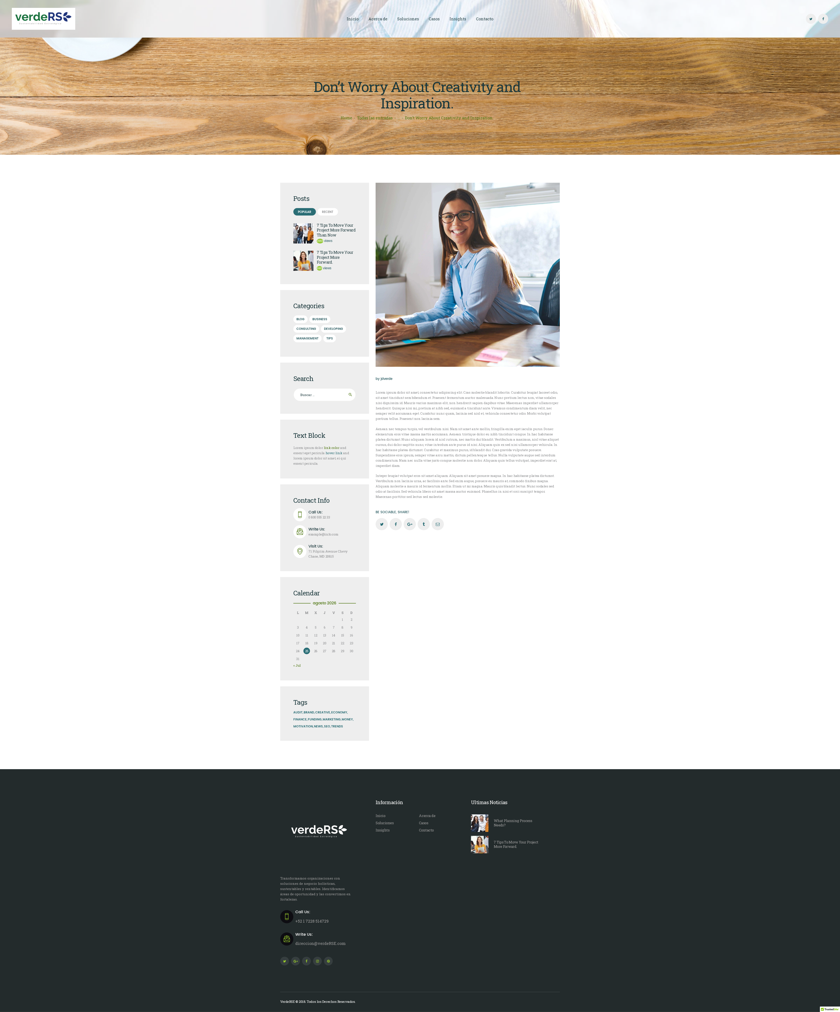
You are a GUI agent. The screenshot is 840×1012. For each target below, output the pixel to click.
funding (315, 719)
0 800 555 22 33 (319, 515)
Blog (300, 319)
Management (307, 338)
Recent (327, 211)
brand (309, 712)
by (384, 379)
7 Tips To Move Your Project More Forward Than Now (336, 230)
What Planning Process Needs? (513, 823)
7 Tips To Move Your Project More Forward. (335, 257)
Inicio (380, 815)
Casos (423, 823)
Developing (333, 328)
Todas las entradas (375, 117)
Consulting (306, 328)
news (318, 726)
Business (319, 319)
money (347, 719)
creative (322, 712)
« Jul (297, 665)
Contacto (426, 830)
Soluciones (385, 823)
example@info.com (323, 532)
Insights (382, 830)
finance (300, 719)
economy (339, 712)
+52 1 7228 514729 (312, 916)
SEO (327, 726)
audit (298, 712)
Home (346, 117)
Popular (304, 211)
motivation (303, 726)
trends (337, 726)
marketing (332, 719)
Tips (329, 338)
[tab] (304, 212)
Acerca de (427, 815)
